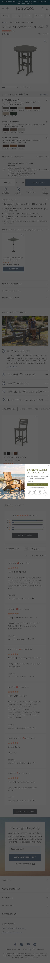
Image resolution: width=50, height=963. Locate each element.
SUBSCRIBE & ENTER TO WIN (37, 484)
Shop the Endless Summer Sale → (37, 473)
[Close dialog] (48, 465)
